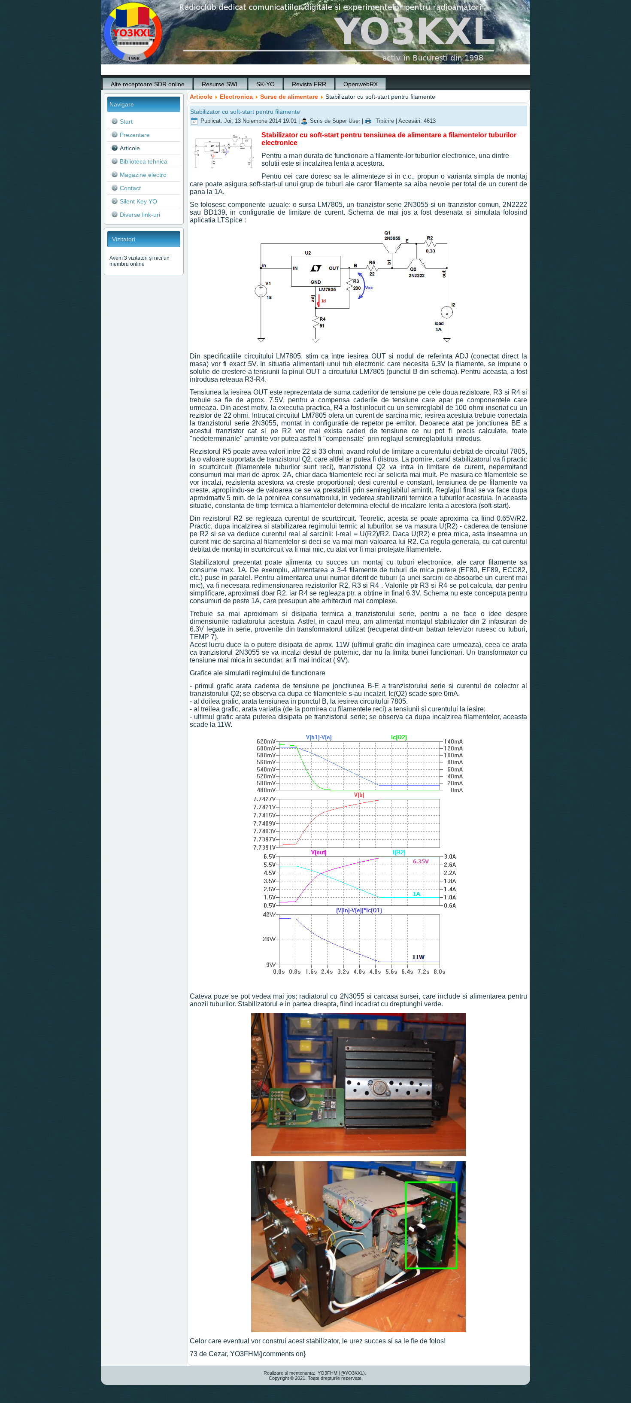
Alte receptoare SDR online (148, 84)
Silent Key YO (138, 201)
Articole (130, 148)
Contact (130, 188)
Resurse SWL (220, 84)
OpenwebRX (360, 84)
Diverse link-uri (140, 214)
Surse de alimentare (289, 96)
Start (126, 121)
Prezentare (135, 134)
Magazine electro (143, 174)
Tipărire (385, 121)
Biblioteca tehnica (143, 161)
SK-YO (265, 84)
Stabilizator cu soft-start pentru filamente (245, 111)
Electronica (236, 96)
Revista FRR (309, 84)
